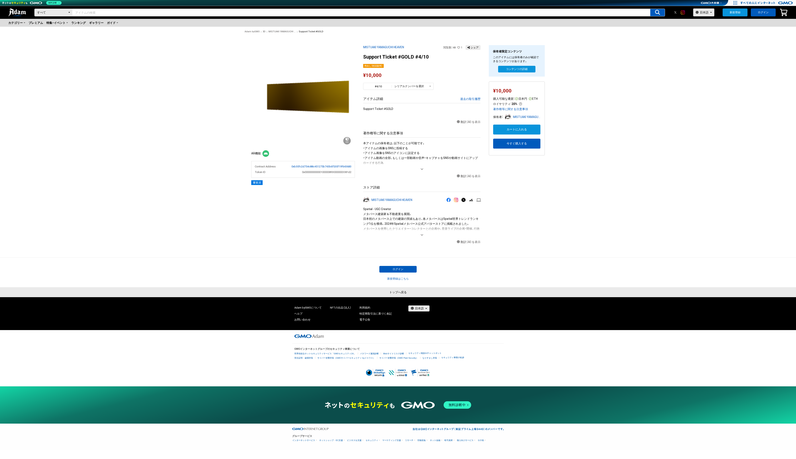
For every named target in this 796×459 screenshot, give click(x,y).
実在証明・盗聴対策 (303, 358)
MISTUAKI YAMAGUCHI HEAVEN (282, 31)
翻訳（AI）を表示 (471, 122)
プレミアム (36, 22)
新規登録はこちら (398, 278)
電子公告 (364, 319)
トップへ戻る (398, 292)
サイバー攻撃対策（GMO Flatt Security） (398, 358)
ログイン (763, 12)
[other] (478, 200)
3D (264, 31)
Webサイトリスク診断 (393, 353)
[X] (675, 12)
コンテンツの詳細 (517, 69)
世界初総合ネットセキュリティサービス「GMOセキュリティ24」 (325, 353)
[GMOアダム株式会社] (309, 336)
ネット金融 (435, 440)
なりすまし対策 (429, 358)
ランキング (78, 22)
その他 (481, 440)
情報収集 (421, 440)
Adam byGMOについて (308, 307)
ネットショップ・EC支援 (331, 440)
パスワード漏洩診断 (369, 353)
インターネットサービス (303, 440)
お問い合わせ (302, 319)
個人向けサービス (465, 440)
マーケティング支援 (391, 440)
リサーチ (409, 440)
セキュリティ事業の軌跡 (452, 357)
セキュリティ (372, 440)
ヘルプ (298, 313)
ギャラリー (96, 22)
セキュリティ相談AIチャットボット (425, 353)
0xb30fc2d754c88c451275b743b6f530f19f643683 (321, 166)
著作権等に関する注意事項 (510, 109)
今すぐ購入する (517, 143)
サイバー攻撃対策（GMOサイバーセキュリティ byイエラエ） (346, 358)
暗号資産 (448, 440)
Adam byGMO (252, 31)
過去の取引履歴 (470, 99)
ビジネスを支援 (354, 440)
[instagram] (683, 12)
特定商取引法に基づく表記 (375, 313)
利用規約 (364, 307)
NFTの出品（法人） (340, 307)
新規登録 (735, 12)
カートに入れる (517, 129)
